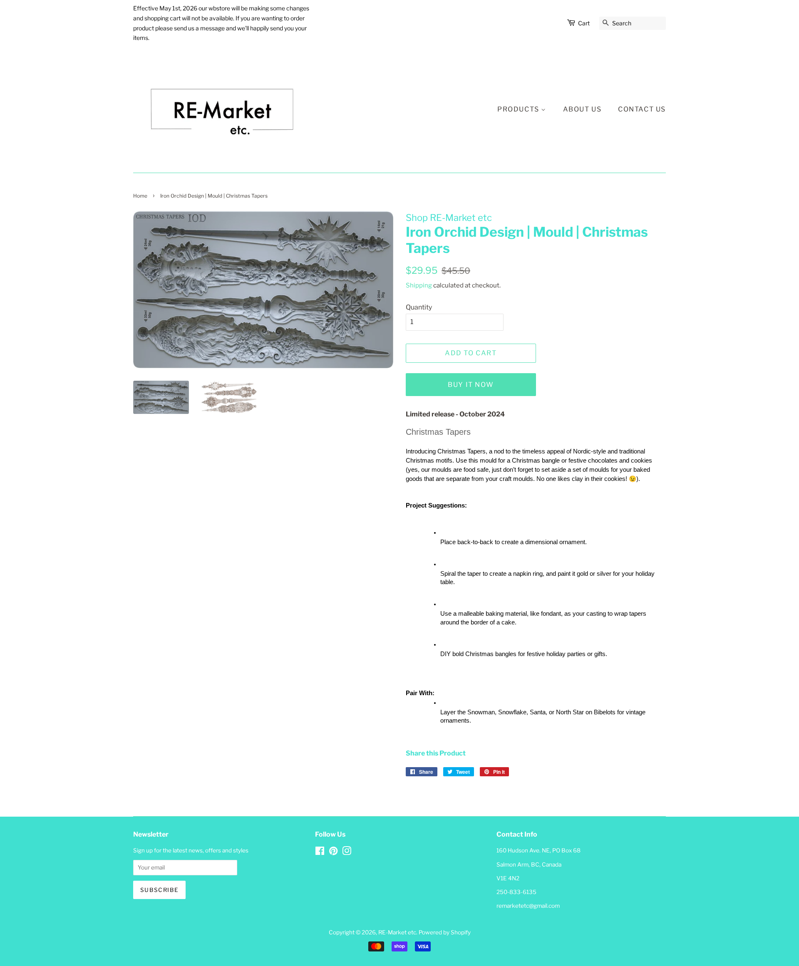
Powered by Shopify (445, 932)
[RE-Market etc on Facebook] (320, 852)
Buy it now (471, 385)
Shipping (419, 285)
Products (519, 109)
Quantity (419, 307)
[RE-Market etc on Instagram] (346, 852)
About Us (582, 109)
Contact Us (642, 109)
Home (140, 196)
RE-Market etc (397, 932)
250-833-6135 (516, 892)
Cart (584, 23)
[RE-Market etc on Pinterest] (333, 852)
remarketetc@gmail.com (528, 905)
